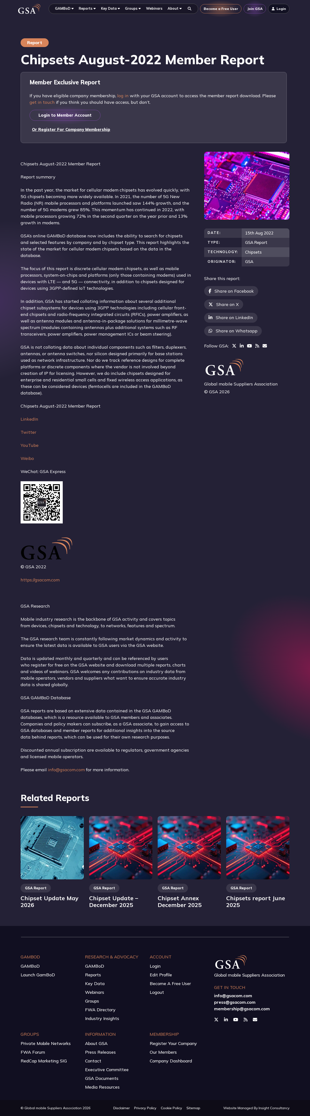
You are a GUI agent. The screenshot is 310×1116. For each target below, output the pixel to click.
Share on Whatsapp (236, 331)
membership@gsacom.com (242, 1009)
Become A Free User (170, 983)
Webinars (94, 992)
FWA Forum (33, 1052)
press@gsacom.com (235, 1002)
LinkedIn (29, 419)
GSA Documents (101, 1078)
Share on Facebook (234, 291)
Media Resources (102, 1087)
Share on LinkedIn (234, 317)
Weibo (27, 458)
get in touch (42, 102)
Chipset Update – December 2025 (113, 901)
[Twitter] (234, 346)
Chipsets (253, 252)
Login (155, 966)
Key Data (95, 983)
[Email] (265, 346)
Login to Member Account (65, 115)
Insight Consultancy (274, 1108)
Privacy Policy (145, 1108)
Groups (92, 1001)
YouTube (30, 445)
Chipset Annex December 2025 (180, 901)
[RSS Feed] (257, 346)
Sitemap (193, 1108)
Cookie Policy (171, 1108)
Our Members (163, 1052)
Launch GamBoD (38, 975)
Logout (157, 992)
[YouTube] (249, 346)
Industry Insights (102, 1018)
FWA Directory (100, 1009)
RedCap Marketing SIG (44, 1061)
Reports (93, 975)
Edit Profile (161, 975)
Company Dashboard (171, 1061)
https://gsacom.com (40, 580)
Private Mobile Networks (46, 1043)
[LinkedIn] (242, 346)
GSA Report (256, 242)
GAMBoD (30, 966)
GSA (249, 261)
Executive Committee (107, 1069)
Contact (93, 1061)
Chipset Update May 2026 (49, 901)
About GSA (96, 1043)
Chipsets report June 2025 (255, 901)
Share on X (227, 304)
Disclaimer (121, 1108)
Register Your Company (173, 1043)
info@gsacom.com (66, 769)
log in (123, 95)
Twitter (28, 432)
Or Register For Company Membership (71, 129)
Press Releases (100, 1052)
